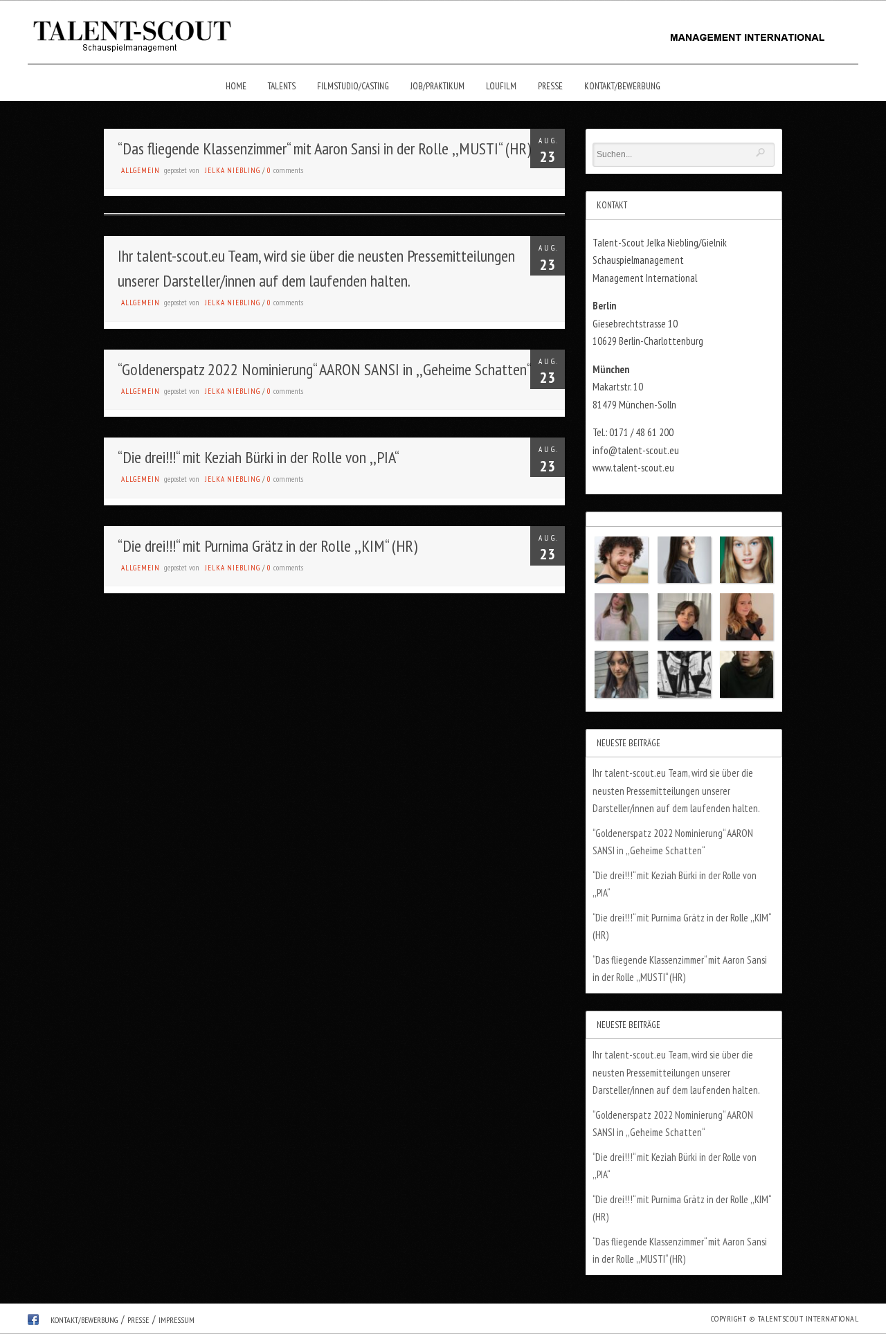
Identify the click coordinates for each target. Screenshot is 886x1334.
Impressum (177, 1320)
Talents (282, 86)
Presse (550, 86)
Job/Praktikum (437, 86)
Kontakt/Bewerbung (622, 86)
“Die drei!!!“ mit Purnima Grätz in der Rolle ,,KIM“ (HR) (267, 546)
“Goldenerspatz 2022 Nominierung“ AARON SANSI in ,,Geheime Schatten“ (325, 369)
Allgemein (140, 170)
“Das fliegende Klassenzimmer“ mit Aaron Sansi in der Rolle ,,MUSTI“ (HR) (324, 148)
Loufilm (501, 86)
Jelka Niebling (232, 170)
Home (236, 86)
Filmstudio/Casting (353, 86)
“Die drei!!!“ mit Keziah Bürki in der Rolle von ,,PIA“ (258, 457)
